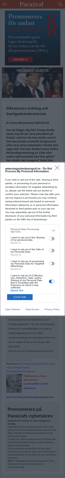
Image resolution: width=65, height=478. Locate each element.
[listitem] (32, 230)
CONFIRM (19, 297)
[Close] (58, 169)
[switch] (51, 238)
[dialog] (32, 239)
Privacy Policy (52, 309)
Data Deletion (12, 309)
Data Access (32, 309)
